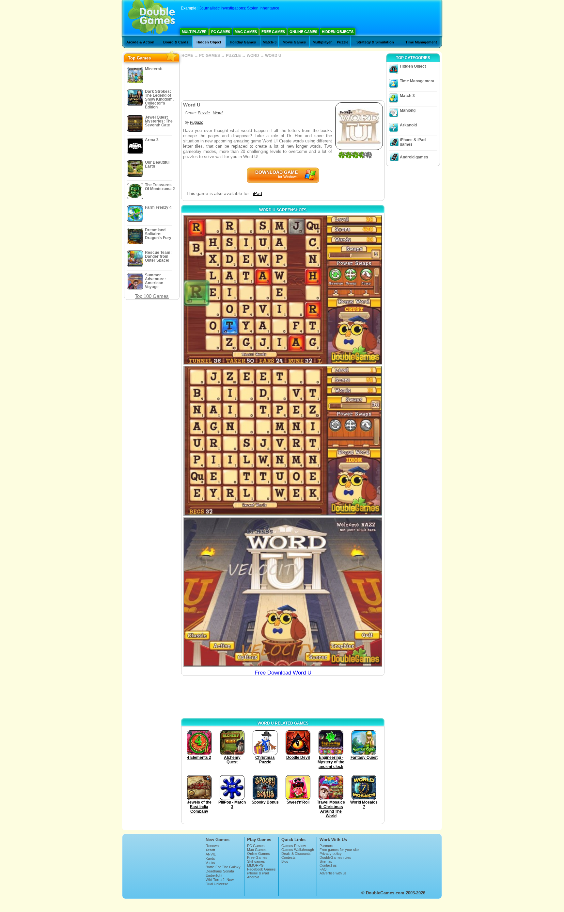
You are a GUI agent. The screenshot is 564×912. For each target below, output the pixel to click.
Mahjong (407, 110)
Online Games (303, 32)
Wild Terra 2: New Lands (220, 882)
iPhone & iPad (258, 873)
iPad (257, 193)
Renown (212, 846)
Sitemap (326, 861)
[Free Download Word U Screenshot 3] (282, 592)
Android (253, 877)
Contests (288, 857)
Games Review (293, 846)
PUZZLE (233, 55)
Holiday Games (243, 42)
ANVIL (211, 854)
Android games (414, 157)
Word (218, 113)
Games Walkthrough (297, 850)
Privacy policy (331, 853)
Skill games (256, 861)
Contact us (328, 865)
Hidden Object (208, 42)
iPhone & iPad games (413, 142)
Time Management (421, 42)
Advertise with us (333, 873)
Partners (326, 846)
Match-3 (269, 42)
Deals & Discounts (296, 853)
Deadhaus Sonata (220, 871)
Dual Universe (217, 884)
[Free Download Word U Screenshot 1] (282, 290)
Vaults (210, 863)
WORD (253, 55)
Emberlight (214, 875)
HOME (187, 55)
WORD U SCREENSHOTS (282, 210)
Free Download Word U (283, 673)
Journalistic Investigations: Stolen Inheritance (239, 8)
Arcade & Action (140, 42)
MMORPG (255, 865)
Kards (210, 858)
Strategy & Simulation (375, 42)
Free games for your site (339, 850)
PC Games (220, 32)
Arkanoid (408, 125)
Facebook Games (261, 869)
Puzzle (342, 42)
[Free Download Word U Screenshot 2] (282, 440)
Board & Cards (175, 42)
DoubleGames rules (335, 857)
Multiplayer (194, 32)
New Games (217, 839)
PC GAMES (209, 55)
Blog (284, 861)
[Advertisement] (282, 79)
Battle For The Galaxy (223, 867)
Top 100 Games (152, 296)
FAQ (323, 869)
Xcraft (210, 850)
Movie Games (294, 42)
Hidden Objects (337, 32)
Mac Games (246, 32)
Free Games (273, 32)
